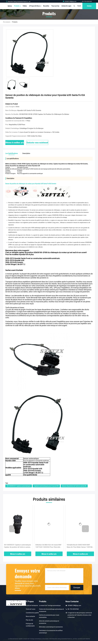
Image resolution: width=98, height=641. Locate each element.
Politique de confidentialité (30, 625)
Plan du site (29, 620)
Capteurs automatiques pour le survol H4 (46, 486)
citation (89, 6)
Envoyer (77, 587)
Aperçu (10, 6)
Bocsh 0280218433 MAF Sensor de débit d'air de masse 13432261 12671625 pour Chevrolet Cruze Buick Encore (80, 546)
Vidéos (25, 6)
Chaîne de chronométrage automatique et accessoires (51, 610)
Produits (17, 6)
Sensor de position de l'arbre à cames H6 (74, 486)
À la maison (6, 22)
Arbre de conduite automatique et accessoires (49, 622)
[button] (12, 528)
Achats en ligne (66, 6)
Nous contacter (30, 616)
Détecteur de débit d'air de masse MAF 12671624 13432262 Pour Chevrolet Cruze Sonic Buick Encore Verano (17, 546)
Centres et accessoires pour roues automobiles (49, 616)
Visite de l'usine (30, 609)
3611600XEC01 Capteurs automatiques (19, 486)
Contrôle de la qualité (32, 612)
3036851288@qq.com (71, 1)
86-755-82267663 (87, 1)
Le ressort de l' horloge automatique (50, 605)
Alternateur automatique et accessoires (51, 627)
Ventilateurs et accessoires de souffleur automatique (51, 632)
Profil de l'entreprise (32, 605)
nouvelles (46, 6)
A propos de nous (34, 6)
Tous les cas (55, 6)
